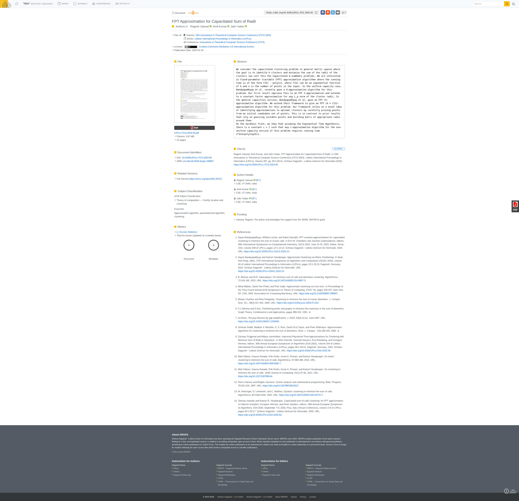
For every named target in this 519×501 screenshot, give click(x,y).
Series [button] (64, 4)
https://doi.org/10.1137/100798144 (255, 376)
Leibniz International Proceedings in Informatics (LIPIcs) (222, 38)
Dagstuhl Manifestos (226, 475)
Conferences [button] (103, 4)
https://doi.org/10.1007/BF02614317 (280, 385)
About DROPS (281, 497)
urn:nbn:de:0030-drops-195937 (198, 161)
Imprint (294, 497)
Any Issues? (513, 491)
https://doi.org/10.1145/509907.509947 (318, 293)
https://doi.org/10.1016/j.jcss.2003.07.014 (297, 302)
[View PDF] (194, 93)
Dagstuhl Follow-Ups (182, 475)
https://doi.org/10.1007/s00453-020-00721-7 (301, 395)
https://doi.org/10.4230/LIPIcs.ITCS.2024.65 (256, 164)
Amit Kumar (220, 26)
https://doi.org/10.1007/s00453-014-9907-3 (284, 280)
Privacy (303, 497)
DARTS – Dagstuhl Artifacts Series (232, 468)
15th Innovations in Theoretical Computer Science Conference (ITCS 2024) (233, 35)
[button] (38, 3)
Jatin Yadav (237, 26)
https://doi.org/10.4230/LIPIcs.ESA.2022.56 (308, 350)
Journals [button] (82, 4)
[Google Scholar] (310, 312)
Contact (313, 497)
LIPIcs (176, 468)
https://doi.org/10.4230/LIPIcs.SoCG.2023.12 (266, 251)
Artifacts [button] (124, 4)
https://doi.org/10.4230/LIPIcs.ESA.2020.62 (260, 414)
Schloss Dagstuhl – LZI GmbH (230, 497)
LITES (220, 478)
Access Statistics (188, 232)
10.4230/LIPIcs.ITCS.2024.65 (197, 157)
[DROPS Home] (17, 3)
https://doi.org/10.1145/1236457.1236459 (258, 321)
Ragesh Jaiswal (199, 26)
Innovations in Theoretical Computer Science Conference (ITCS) (232, 42)
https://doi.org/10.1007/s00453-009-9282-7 (259, 363)
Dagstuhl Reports (225, 471)
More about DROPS (181, 452)
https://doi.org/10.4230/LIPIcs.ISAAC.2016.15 (261, 271)
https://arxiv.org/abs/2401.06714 (205, 178)
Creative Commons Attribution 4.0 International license (226, 46)
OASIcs (176, 471)
